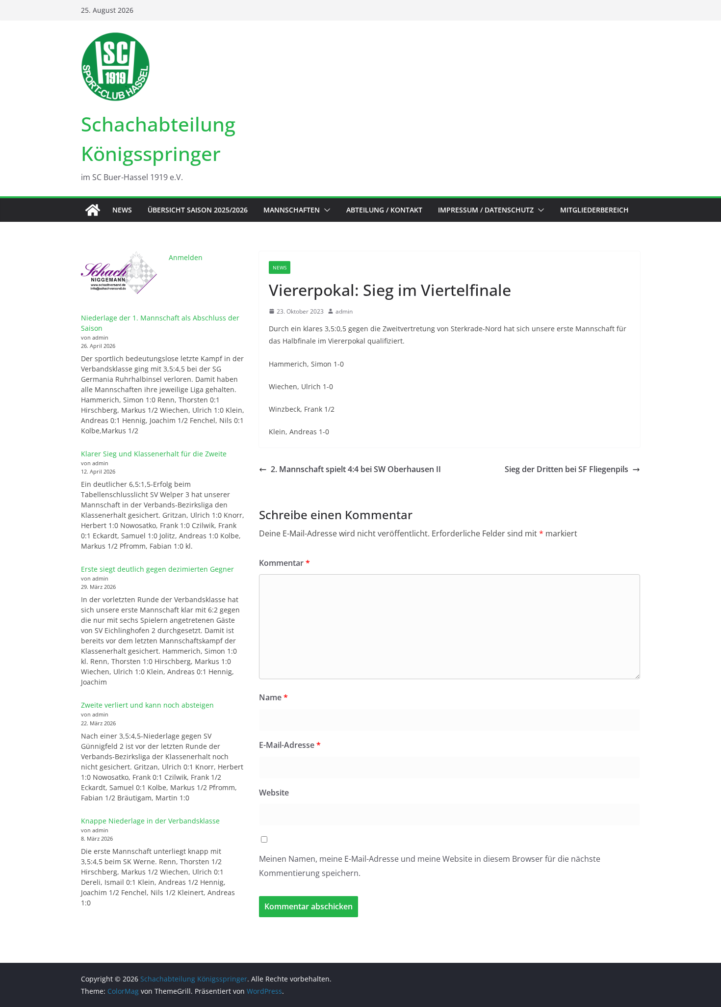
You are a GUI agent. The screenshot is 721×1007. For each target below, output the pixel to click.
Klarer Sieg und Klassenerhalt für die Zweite (154, 453)
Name (273, 697)
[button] (325, 210)
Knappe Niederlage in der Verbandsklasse (150, 820)
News (122, 209)
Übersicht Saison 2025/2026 (198, 209)
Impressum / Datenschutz (486, 209)
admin (344, 311)
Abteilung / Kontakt (384, 209)
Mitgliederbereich (594, 209)
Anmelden (186, 257)
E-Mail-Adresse (290, 745)
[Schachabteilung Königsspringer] (92, 210)
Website (274, 792)
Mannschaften (291, 209)
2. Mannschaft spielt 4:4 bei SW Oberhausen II (356, 469)
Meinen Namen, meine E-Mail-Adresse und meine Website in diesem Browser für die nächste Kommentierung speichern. (429, 865)
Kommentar (284, 562)
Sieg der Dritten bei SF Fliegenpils (566, 469)
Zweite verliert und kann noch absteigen (147, 705)
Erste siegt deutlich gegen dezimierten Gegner (157, 569)
